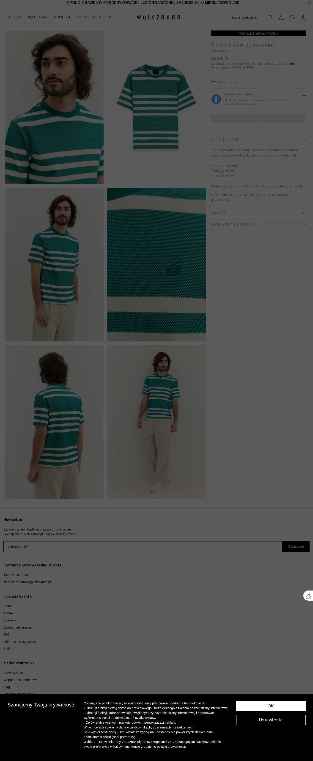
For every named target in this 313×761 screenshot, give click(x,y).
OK (271, 706)
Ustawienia (271, 720)
